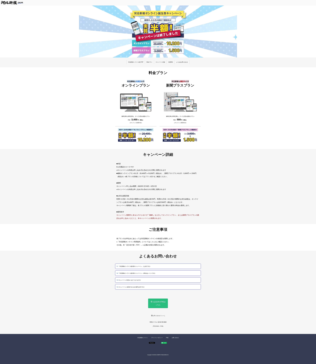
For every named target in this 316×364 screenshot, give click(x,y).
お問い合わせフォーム (159, 315)
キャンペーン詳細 (160, 62)
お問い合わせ (175, 337)
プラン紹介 (149, 176)
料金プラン (149, 62)
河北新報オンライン (142, 337)
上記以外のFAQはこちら (159, 303)
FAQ (167, 337)
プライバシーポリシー (157, 337)
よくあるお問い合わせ (182, 62)
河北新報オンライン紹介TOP (135, 62)
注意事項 (170, 62)
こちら (152, 241)
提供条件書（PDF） (133, 245)
